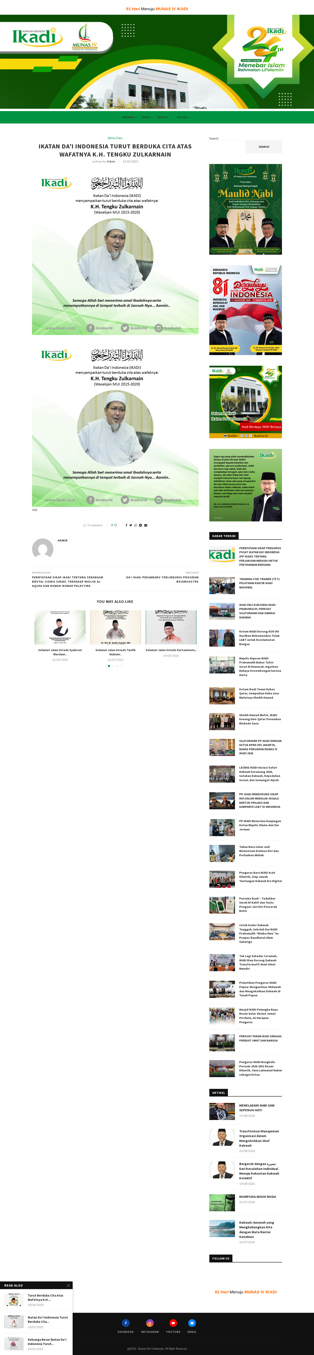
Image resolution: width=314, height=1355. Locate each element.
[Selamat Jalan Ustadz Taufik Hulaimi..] (115, 627)
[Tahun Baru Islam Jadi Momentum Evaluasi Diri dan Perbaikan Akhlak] (222, 853)
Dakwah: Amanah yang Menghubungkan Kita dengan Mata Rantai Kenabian (256, 1229)
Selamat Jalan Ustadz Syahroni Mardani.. (60, 652)
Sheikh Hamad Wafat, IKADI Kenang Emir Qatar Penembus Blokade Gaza (260, 719)
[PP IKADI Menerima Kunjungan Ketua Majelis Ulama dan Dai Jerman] (222, 827)
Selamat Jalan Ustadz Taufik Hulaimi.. (115, 652)
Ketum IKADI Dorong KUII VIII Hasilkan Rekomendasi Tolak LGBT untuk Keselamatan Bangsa (259, 638)
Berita (163, 117)
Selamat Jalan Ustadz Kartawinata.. (171, 650)
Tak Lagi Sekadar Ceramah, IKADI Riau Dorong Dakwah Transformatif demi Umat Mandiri (258, 962)
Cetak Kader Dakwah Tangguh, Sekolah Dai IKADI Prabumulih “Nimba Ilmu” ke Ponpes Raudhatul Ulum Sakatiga (259, 933)
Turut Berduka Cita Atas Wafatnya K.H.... (45, 1297)
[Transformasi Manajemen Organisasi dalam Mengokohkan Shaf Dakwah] (222, 1137)
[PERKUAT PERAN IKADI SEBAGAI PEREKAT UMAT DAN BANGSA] (222, 1042)
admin (111, 161)
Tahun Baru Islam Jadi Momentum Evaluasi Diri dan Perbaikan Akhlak (259, 851)
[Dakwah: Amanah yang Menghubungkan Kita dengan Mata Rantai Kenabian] (222, 1228)
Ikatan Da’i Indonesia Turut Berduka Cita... (48, 1319)
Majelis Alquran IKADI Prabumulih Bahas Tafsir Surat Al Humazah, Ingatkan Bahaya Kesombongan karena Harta (260, 666)
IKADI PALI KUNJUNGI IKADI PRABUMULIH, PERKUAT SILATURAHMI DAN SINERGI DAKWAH (257, 611)
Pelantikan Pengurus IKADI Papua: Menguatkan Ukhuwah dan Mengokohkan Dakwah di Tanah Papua (260, 989)
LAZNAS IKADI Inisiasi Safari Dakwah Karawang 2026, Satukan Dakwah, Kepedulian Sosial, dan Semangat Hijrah (259, 774)
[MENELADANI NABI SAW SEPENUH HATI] (222, 1111)
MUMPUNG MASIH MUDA (257, 1196)
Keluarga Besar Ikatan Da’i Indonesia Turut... (47, 1342)
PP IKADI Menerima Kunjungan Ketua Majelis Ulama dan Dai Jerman (260, 825)
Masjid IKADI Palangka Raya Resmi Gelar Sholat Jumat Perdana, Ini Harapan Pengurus (258, 1016)
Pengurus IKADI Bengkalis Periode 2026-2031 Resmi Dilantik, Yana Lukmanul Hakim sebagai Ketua (260, 1068)
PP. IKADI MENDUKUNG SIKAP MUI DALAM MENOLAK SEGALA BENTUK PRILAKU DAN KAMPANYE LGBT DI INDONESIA (259, 800)
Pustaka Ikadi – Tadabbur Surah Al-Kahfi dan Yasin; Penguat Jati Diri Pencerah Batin (258, 905)
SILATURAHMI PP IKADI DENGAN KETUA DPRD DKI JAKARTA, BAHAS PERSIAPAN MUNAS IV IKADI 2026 (260, 747)
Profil (146, 117)
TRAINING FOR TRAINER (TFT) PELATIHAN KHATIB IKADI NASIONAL (259, 583)
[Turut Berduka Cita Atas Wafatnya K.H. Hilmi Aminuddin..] (13, 1299)
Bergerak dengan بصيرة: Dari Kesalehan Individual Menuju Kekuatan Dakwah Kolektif (259, 1171)
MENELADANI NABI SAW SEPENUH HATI (256, 1107)
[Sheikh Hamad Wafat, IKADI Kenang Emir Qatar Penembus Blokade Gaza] (222, 721)
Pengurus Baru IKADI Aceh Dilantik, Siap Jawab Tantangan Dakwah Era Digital (260, 877)
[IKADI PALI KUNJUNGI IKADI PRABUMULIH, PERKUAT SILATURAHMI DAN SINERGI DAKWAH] (222, 611)
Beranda (129, 117)
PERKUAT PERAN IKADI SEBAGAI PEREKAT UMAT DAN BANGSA (260, 1038)
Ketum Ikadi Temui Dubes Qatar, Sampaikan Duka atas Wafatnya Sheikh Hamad (259, 693)
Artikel (182, 117)
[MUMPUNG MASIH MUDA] (222, 1202)
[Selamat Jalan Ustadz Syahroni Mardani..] (60, 627)
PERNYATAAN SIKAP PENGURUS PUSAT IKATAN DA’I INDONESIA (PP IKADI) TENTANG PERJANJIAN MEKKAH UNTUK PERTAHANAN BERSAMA (260, 556)
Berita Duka (115, 138)
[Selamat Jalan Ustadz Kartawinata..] (171, 627)
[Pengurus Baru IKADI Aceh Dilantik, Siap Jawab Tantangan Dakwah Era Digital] (222, 879)
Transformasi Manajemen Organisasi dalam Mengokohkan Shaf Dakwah (259, 1138)
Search (214, 138)
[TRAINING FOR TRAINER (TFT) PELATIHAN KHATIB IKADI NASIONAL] (222, 585)
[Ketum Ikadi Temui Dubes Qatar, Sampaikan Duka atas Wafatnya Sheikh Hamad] (222, 695)
